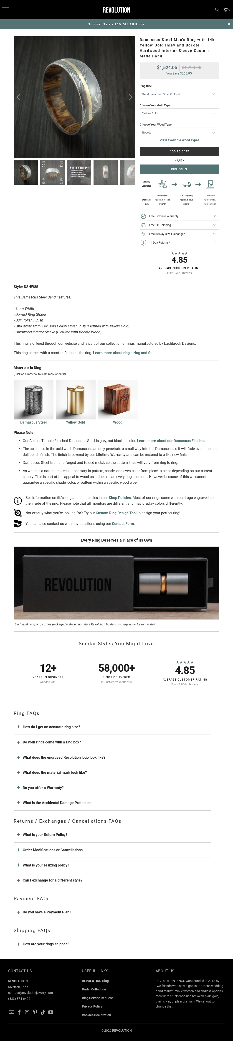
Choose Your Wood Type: (156, 124)
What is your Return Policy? (45, 835)
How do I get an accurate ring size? (51, 727)
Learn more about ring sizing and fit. (123, 353)
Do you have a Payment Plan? (47, 912)
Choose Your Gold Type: (155, 105)
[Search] (217, 9)
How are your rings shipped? (46, 944)
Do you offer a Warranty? (43, 788)
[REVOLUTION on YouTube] (51, 1012)
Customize (179, 169)
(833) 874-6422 (19, 998)
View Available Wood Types (179, 140)
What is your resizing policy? (46, 865)
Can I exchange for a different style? (52, 880)
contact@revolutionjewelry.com (30, 993)
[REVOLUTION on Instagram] (27, 1012)
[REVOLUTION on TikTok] (43, 1012)
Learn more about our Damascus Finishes (171, 441)
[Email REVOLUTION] (11, 1012)
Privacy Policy (92, 1006)
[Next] (129, 97)
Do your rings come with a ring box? (52, 742)
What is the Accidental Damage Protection (57, 803)
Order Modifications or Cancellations (53, 850)
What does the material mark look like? (55, 772)
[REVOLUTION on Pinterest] (35, 1012)
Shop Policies (120, 498)
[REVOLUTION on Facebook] (19, 1012)
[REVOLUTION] (116, 9)
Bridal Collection (94, 989)
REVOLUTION (122, 1030)
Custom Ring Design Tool (116, 513)
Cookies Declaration (96, 1015)
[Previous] (18, 97)
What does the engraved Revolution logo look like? (64, 757)
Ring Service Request (97, 998)
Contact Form (123, 524)
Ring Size (146, 86)
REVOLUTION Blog (95, 981)
